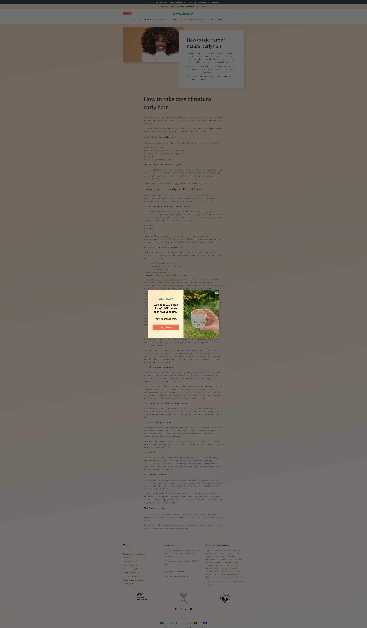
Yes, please (165, 327)
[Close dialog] (216, 292)
